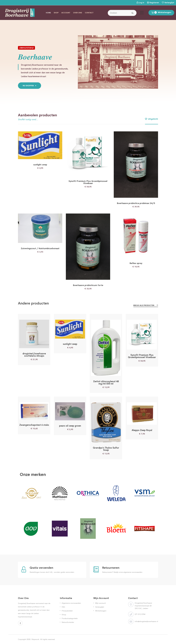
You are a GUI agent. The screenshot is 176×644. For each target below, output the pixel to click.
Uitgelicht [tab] (152, 119)
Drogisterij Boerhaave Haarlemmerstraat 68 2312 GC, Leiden (143, 605)
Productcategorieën (70, 618)
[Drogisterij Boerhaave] (20, 12)
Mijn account (100, 603)
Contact (89, 13)
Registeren (154, 2)
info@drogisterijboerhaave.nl (146, 621)
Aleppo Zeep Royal (142, 430)
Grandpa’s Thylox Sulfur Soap (106, 449)
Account (65, 13)
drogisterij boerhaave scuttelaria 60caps (34, 354)
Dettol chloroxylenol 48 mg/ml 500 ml (106, 382)
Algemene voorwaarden (71, 603)
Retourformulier (68, 622)
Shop (56, 13)
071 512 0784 (140, 614)
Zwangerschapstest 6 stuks (34, 425)
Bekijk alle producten (144, 305)
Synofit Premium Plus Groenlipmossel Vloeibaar (88, 182)
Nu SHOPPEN (28, 86)
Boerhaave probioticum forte (88, 285)
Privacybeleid (67, 611)
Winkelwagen (100, 611)
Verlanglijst (169, 2)
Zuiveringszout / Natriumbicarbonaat (40, 248)
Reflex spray (136, 263)
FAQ (63, 607)
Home (48, 13)
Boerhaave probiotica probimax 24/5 (136, 203)
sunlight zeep (40, 164)
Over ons (77, 13)
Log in (141, 2)
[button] (34, 156)
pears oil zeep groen (70, 425)
